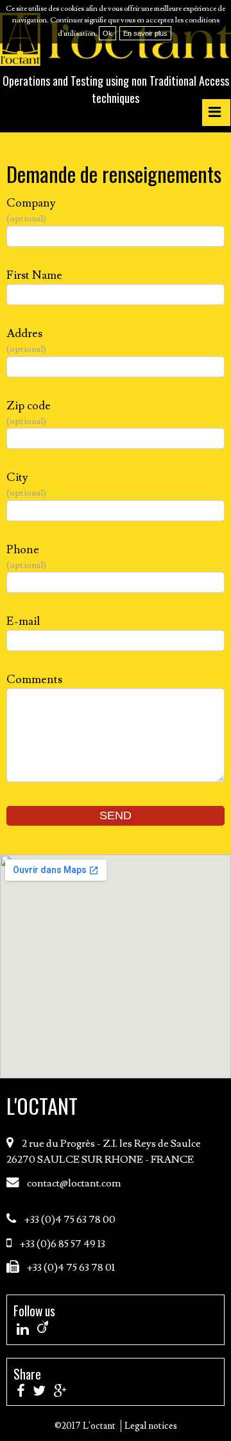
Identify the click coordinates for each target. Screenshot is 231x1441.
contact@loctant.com (74, 1183)
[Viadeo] (42, 1326)
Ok (107, 33)
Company (31, 210)
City (24, 484)
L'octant (42, 1105)
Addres (24, 340)
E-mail (23, 621)
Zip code (28, 412)
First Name (34, 275)
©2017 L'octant (85, 1426)
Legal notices (150, 1426)
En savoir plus (145, 33)
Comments (34, 679)
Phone (24, 556)
